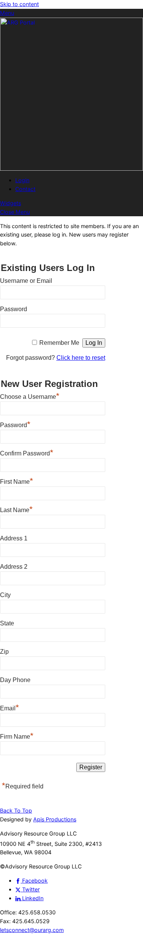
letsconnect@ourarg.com (32, 930)
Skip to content (19, 4)
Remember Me (59, 342)
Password (13, 309)
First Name (16, 481)
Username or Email (26, 280)
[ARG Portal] (71, 168)
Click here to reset (80, 357)
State (7, 623)
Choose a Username (29, 396)
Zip (4, 651)
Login (22, 180)
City (5, 595)
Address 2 (13, 566)
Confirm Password (26, 452)
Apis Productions (54, 819)
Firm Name (17, 735)
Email (9, 707)
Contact (25, 189)
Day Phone (15, 680)
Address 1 (13, 538)
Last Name (16, 509)
